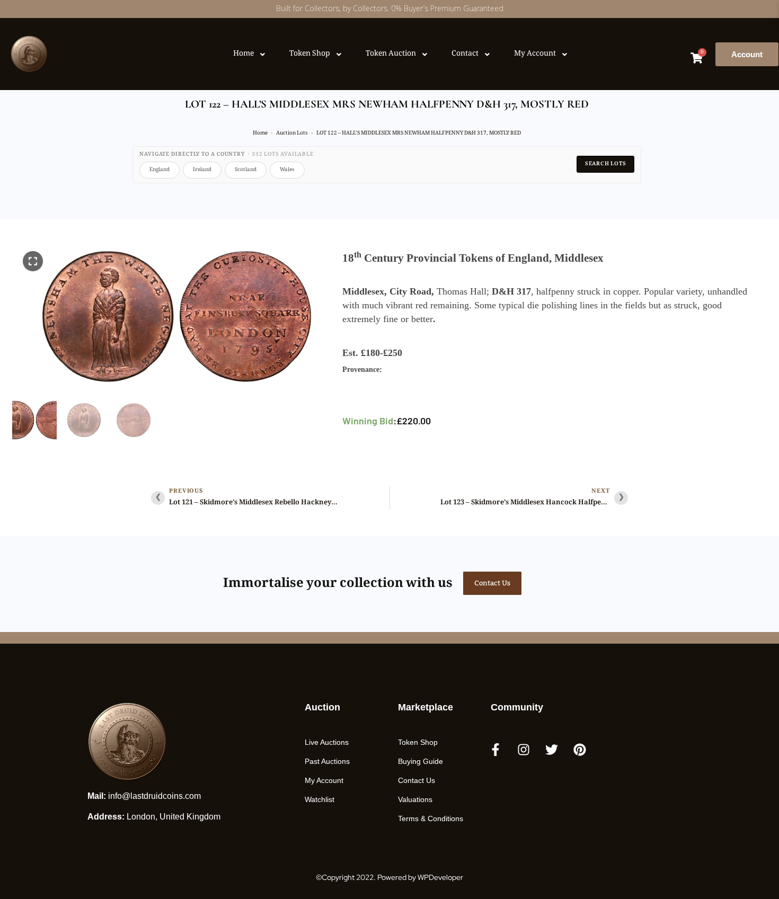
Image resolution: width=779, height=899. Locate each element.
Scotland (245, 169)
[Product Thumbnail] (33, 261)
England (159, 169)
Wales (287, 169)
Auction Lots (292, 133)
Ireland (202, 169)
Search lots (605, 163)
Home (260, 133)
